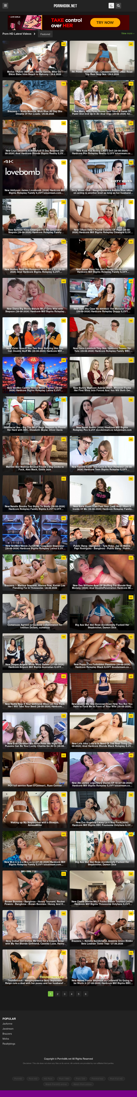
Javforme (7, 1023)
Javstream (8, 1028)
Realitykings (9, 1043)
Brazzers (7, 1033)
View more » (127, 33)
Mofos (6, 1038)
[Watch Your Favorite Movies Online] (65, 5)
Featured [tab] (45, 34)
